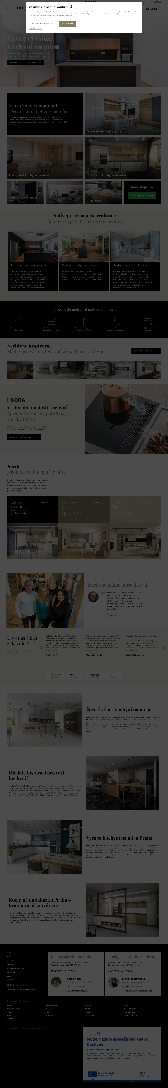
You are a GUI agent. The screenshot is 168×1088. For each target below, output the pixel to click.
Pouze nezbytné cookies (42, 24)
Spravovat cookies (35, 29)
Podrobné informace (65, 16)
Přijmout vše (67, 24)
